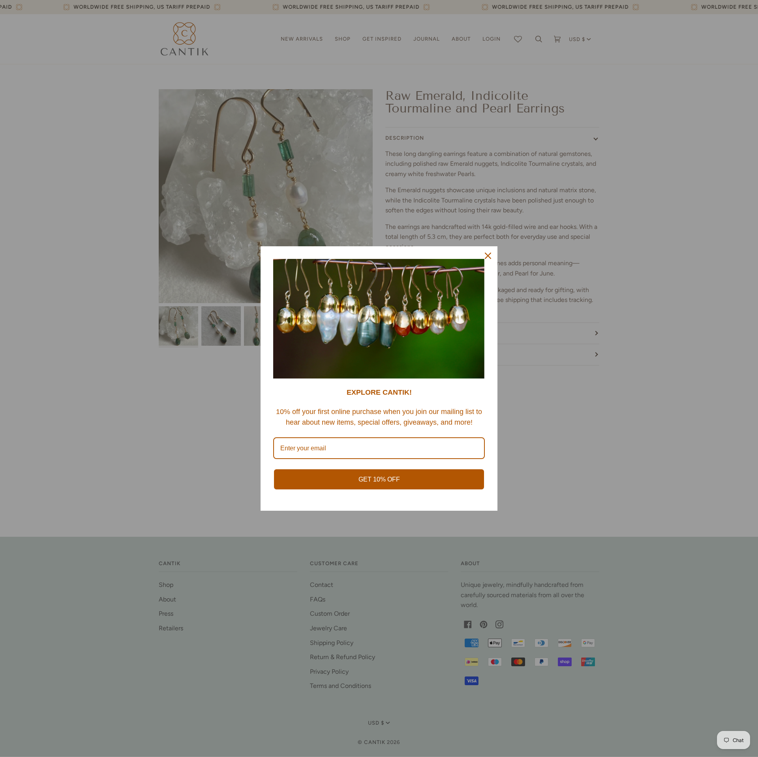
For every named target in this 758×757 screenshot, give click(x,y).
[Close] (487, 255)
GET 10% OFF (379, 479)
